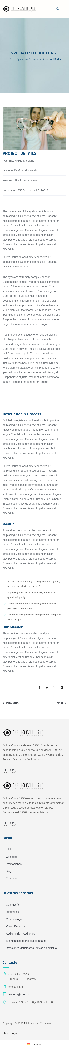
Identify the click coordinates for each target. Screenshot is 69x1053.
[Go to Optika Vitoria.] (10, 59)
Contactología (14, 919)
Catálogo (11, 856)
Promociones (14, 864)
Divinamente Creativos (37, 1023)
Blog (8, 871)
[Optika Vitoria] (19, 9)
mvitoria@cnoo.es (19, 994)
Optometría (12, 904)
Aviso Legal (10, 1033)
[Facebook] (5, 770)
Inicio (9, 849)
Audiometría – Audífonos (20, 933)
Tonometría (12, 911)
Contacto (11, 878)
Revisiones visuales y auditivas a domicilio (31, 948)
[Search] (57, 8)
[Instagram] (13, 770)
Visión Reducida (16, 926)
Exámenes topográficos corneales (26, 940)
